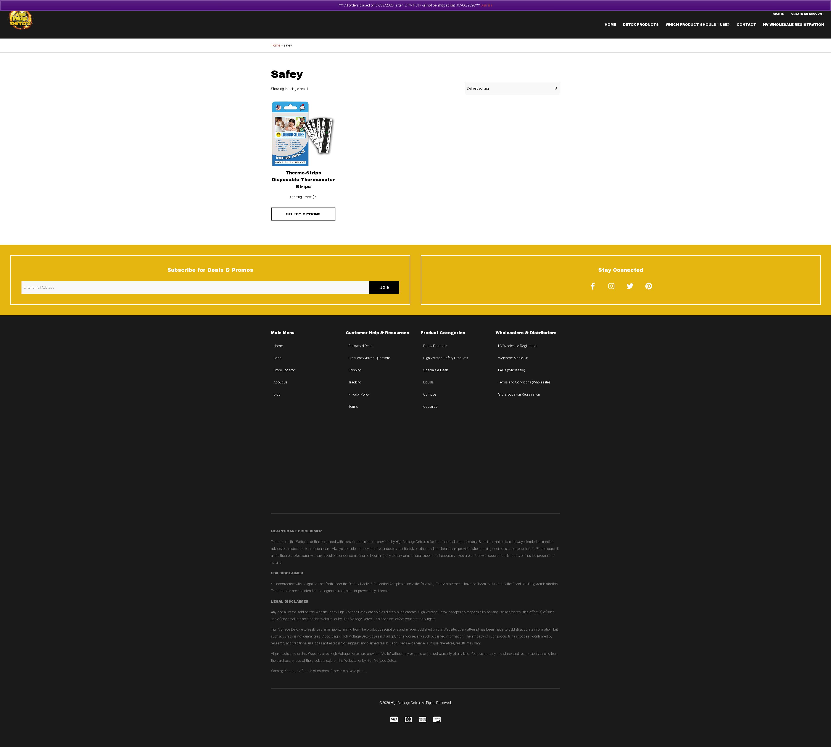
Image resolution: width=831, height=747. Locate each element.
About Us (280, 382)
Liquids (428, 382)
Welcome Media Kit (513, 358)
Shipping (354, 370)
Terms (353, 406)
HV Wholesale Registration (793, 24)
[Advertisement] (415, 468)
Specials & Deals (436, 370)
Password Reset (361, 346)
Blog (277, 394)
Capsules (430, 406)
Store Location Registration (519, 394)
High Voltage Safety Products (445, 358)
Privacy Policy (359, 394)
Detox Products (641, 24)
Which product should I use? (698, 24)
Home (610, 24)
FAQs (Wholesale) (511, 370)
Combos (429, 394)
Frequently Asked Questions (369, 358)
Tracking (354, 382)
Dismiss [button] (486, 5)
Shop (278, 358)
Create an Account (807, 13)
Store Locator (284, 370)
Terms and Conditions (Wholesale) (524, 382)
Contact (746, 24)
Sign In (778, 13)
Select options (303, 214)
